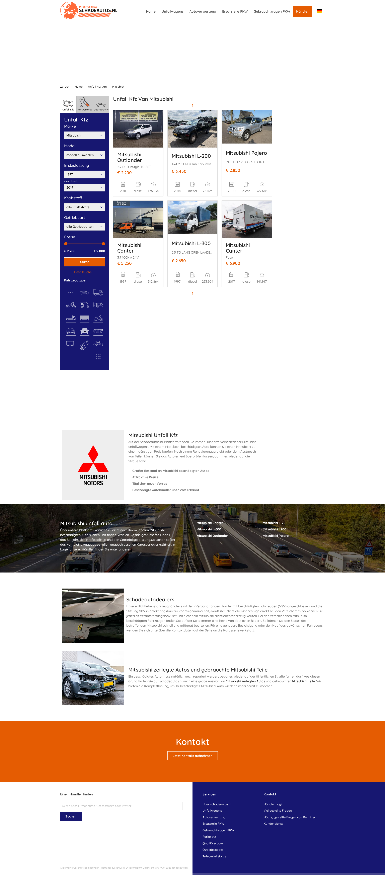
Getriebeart (74, 217)
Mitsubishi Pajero (246, 153)
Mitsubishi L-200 (275, 523)
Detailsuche (83, 272)
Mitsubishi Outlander (129, 157)
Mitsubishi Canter (129, 248)
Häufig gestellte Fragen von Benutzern (290, 817)
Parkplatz (209, 837)
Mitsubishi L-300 (209, 529)
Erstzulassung (76, 165)
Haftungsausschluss (112, 867)
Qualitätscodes (213, 843)
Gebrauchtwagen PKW (272, 11)
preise (69, 237)
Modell (70, 145)
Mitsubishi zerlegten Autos (245, 681)
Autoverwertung (202, 11)
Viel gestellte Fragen (278, 810)
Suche (84, 262)
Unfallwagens (172, 11)
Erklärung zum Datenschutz (141, 867)
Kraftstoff (73, 197)
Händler (302, 11)
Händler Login (273, 804)
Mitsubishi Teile (303, 681)
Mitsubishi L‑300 (191, 243)
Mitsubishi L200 (274, 529)
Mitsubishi (118, 86)
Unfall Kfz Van (97, 86)
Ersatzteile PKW (235, 11)
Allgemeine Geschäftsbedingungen (79, 867)
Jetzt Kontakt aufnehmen (193, 756)
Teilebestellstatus (214, 856)
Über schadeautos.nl (217, 804)
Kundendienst (273, 823)
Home (151, 11)
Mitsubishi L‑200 (191, 156)
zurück (64, 86)
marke (70, 126)
